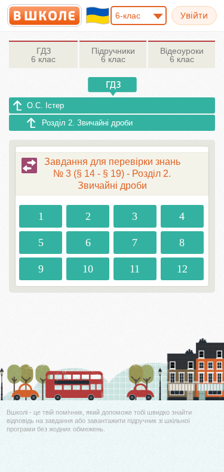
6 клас (43, 55)
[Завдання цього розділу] (29, 165)
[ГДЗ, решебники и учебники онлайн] (44, 15)
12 (182, 269)
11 (135, 269)
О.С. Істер (45, 105)
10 (87, 269)
